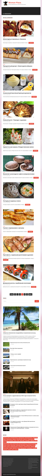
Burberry (5, 437)
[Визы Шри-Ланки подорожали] (6, 351)
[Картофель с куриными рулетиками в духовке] (21, 244)
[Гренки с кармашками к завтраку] (21, 217)
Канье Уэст (25, 439)
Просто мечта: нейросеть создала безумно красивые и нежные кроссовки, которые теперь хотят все (23, 410)
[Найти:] (21, 301)
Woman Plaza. (14, 2)
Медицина (32, 440)
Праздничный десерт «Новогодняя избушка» (17, 66)
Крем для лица (6, 440)
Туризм (4, 331)
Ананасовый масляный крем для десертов (17, 93)
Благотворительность (28, 437)
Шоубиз (4, 394)
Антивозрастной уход (14, 437)
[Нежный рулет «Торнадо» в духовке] (21, 109)
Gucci (8, 437)
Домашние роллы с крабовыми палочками (17, 283)
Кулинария (11, 440)
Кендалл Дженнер (31, 439)
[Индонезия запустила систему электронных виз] (6, 346)
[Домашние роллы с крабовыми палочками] (21, 272)
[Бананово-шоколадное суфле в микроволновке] (21, 163)
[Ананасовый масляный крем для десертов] (21, 82)
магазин (9, 449)
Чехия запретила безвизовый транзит (18, 365)
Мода (36, 440)
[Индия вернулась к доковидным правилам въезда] (6, 363)
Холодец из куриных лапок (12, 201)
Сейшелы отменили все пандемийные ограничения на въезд (19, 332)
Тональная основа (27, 446)
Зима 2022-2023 (19, 439)
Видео (5, 439)
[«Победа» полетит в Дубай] (6, 357)
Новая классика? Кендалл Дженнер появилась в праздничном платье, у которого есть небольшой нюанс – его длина (24, 428)
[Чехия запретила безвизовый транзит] (6, 369)
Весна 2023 (35, 437)
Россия (34, 445)
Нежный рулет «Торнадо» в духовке (14, 120)
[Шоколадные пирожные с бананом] (21, 28)
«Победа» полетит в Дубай (15, 354)
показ (13, 449)
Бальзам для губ (21, 437)
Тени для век (21, 446)
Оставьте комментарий (6, 40)
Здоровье (14, 439)
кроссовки (5, 449)
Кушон (15, 440)
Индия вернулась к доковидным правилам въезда (20, 359)
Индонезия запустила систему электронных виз (20, 342)
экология (16, 449)
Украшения (33, 446)
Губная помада (9, 439)
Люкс (18, 440)
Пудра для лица (28, 445)
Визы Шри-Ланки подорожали (16, 348)
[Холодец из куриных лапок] (21, 190)
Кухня (4, 37)
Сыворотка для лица (14, 446)
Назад (11, 294)
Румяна (5, 446)
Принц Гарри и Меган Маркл (20, 445)
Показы (8, 445)
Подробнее (35, 69)
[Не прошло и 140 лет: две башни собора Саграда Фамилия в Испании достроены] (6, 407)
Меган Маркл (28, 440)
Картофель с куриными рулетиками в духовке (18, 255)
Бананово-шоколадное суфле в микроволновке (18, 174)
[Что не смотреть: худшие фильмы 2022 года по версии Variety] (21, 393)
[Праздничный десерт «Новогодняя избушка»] (21, 55)
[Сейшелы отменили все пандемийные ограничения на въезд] (21, 330)
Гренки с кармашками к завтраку (13, 228)
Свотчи (8, 446)
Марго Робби (22, 440)
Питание (5, 445)
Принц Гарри (13, 445)
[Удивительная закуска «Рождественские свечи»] (21, 136)
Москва (5, 442)
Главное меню (7, 13)
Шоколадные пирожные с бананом (14, 39)
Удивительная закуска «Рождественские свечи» (18, 147)
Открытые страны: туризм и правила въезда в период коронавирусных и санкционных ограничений (20, 443)
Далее (30, 294)
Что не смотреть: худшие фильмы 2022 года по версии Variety (19, 395)
